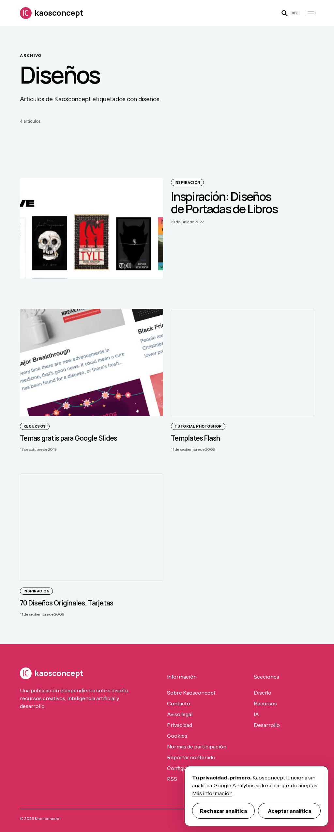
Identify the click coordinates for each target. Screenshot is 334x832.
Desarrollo (267, 725)
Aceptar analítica (289, 811)
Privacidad (179, 725)
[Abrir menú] (311, 13)
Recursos (265, 703)
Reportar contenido (191, 757)
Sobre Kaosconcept (191, 692)
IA (256, 714)
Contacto (178, 703)
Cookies (177, 735)
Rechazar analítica (223, 811)
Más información (212, 793)
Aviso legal (179, 714)
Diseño (262, 692)
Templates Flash (195, 438)
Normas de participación (196, 746)
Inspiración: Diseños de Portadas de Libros (224, 202)
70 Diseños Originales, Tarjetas (66, 602)
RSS (172, 779)
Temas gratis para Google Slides (68, 438)
